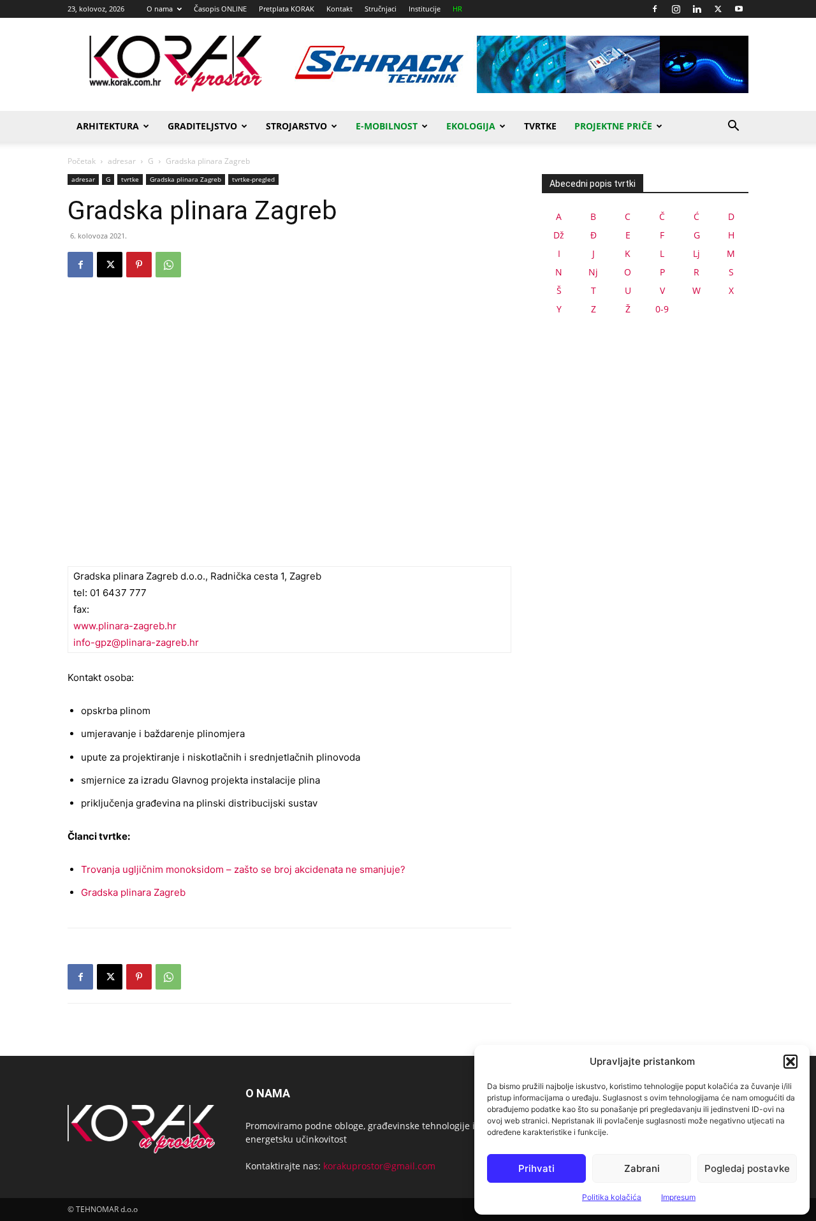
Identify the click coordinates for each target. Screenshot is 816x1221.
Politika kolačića (611, 1197)
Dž (558, 235)
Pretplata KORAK (286, 8)
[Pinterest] (139, 264)
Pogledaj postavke (747, 1168)
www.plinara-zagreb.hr (125, 626)
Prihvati (536, 1168)
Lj (696, 253)
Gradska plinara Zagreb (185, 179)
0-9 (662, 309)
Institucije (425, 8)
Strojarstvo (296, 126)
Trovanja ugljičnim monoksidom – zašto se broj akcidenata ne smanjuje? (243, 869)
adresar (122, 161)
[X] (717, 9)
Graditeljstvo (202, 126)
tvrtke (130, 179)
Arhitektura (107, 126)
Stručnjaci (381, 8)
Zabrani (642, 1168)
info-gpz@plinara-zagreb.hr (136, 642)
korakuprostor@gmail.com (379, 1166)
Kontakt (339, 8)
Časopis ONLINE (220, 8)
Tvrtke (540, 126)
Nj (593, 272)
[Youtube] (738, 9)
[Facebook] (654, 9)
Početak (82, 161)
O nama (160, 8)
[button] (790, 1061)
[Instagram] (675, 9)
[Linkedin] (696, 9)
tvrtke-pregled (253, 179)
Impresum (678, 1197)
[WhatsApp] (168, 264)
